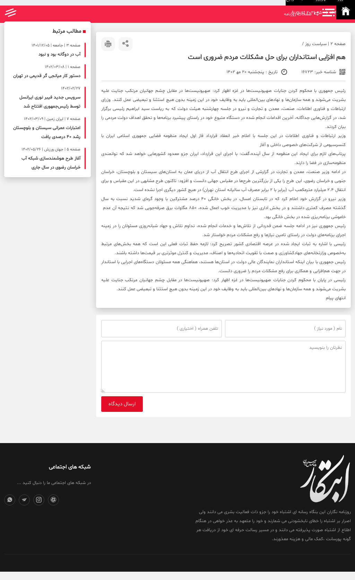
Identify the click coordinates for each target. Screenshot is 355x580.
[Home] (345, 12)
